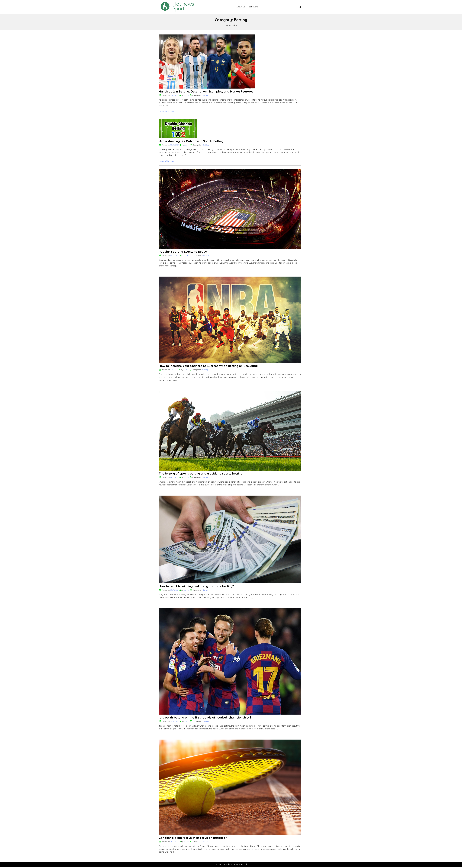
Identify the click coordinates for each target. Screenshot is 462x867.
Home (227, 25)
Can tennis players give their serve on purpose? (193, 837)
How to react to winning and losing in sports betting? (196, 586)
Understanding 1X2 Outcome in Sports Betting (191, 141)
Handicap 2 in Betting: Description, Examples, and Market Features (206, 91)
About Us (241, 7)
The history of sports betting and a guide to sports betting (200, 473)
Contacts (253, 7)
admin (186, 95)
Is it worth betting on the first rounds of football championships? (205, 717)
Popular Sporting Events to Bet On (183, 251)
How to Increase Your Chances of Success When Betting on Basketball (209, 366)
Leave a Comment (167, 111)
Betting (234, 25)
